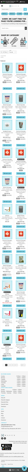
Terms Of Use (10, 464)
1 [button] (6, 365)
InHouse (7, 215)
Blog (2, 413)
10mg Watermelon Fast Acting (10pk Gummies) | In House (7, 218)
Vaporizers (23, 46)
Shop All (3, 397)
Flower (5, 46)
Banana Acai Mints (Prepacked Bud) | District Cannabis (21, 295)
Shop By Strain (4, 404)
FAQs (2, 415)
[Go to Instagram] (2, 438)
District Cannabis (7, 104)
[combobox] (12, 9)
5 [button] (16, 365)
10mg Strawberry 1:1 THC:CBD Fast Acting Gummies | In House (7, 323)
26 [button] (21, 365)
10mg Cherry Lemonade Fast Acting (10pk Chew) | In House (7, 297)
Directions (3, 406)
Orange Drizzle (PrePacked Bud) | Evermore (21, 243)
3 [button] (11, 365)
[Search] (25, 9)
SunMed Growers (7, 131)
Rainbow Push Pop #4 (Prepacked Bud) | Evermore (21, 192)
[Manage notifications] (3, 466)
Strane (20, 319)
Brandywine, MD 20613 (15, 428)
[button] (13, 2)
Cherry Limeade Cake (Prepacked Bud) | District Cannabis (7, 190)
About (2, 411)
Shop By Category (5, 400)
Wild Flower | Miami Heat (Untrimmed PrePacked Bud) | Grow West (20, 268)
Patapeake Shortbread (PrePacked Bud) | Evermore (7, 77)
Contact (3, 418)
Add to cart (8, 88)
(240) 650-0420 (5, 424)
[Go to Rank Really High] (14, 470)
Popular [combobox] (11, 52)
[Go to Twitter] (5, 438)
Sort (10, 50)
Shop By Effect (4, 402)
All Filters (5, 52)
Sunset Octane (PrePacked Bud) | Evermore (7, 243)
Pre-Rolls (14, 46)
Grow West (20, 265)
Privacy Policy (3, 464)
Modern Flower (20, 215)
